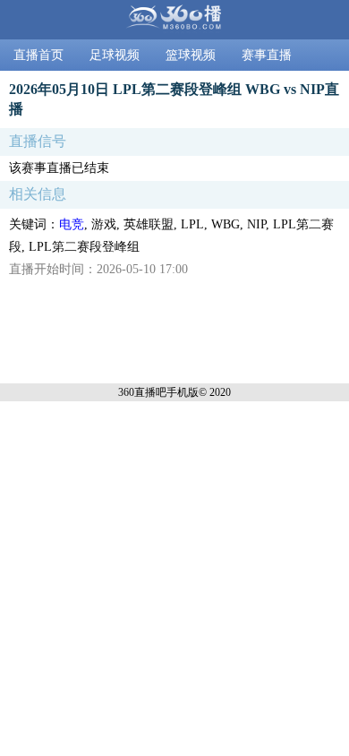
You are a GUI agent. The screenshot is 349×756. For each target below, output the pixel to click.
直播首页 (38, 55)
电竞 (71, 224)
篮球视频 (191, 55)
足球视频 (114, 55)
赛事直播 (267, 55)
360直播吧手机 (153, 392)
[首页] (174, 19)
